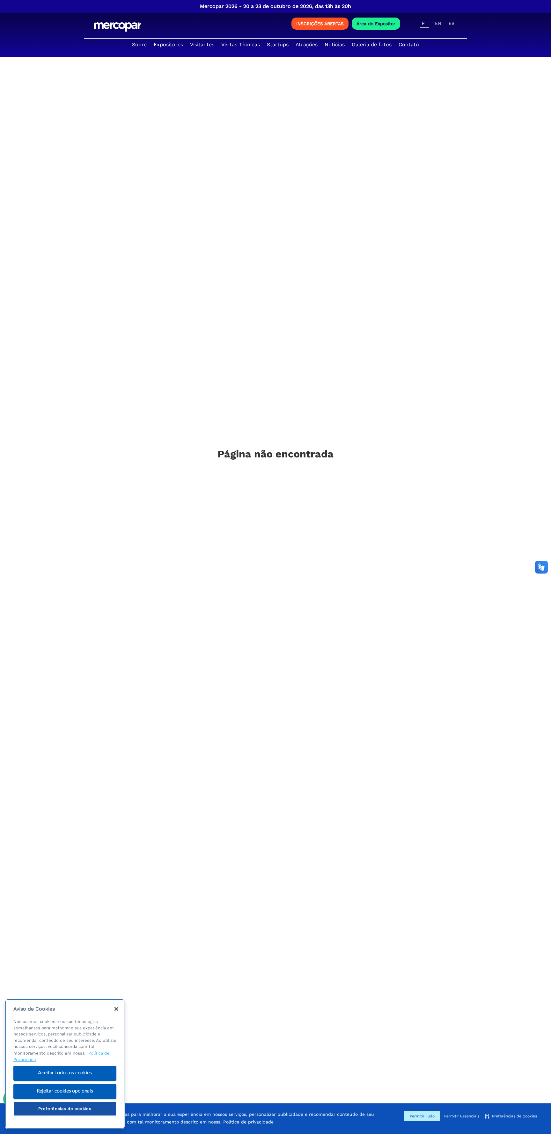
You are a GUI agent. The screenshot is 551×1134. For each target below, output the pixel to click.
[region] (65, 1064)
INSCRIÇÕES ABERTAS (320, 23)
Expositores (168, 44)
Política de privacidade (248, 1121)
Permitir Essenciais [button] (461, 1116)
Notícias (335, 44)
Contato (409, 44)
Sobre (139, 44)
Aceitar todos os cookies (65, 1073)
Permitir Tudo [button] (422, 1116)
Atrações (307, 44)
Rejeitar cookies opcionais (65, 1090)
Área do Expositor (375, 23)
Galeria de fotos (372, 44)
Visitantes (202, 44)
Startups (278, 44)
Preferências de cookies (64, 1108)
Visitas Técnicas (240, 44)
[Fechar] (116, 1009)
